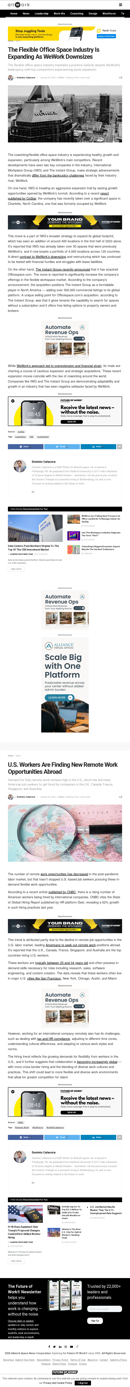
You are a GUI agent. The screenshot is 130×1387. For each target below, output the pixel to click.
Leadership (41, 13)
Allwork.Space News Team (21, 554)
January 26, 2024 (47, 77)
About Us (93, 1359)
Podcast (72, 1363)
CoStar (21, 432)
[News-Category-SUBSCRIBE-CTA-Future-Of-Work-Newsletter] (65, 411)
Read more (16, 569)
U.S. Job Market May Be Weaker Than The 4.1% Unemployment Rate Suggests (106, 1210)
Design (93, 13)
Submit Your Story (25, 1359)
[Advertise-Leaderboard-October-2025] (65, 222)
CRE (31, 437)
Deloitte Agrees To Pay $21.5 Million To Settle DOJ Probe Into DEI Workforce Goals (72, 1212)
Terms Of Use (78, 1359)
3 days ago (87, 553)
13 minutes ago (70, 1242)
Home (13, 13)
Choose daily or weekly (21, 1321)
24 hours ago (89, 540)
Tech (124, 13)
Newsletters (44, 1359)
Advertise (8, 1359)
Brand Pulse (59, 1363)
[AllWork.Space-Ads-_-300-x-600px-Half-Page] (65, 684)
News (26, 13)
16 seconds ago (16, 1246)
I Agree (83, 1382)
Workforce (109, 13)
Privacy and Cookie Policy (57, 1382)
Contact (104, 1359)
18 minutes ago (98, 1218)
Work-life (59, 13)
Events (83, 1363)
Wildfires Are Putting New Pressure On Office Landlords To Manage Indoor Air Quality (101, 519)
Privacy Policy (60, 1359)
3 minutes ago (69, 1222)
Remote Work (22, 1127)
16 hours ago (42, 554)
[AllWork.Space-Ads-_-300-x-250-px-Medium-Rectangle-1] (65, 340)
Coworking (76, 13)
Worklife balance (55, 1127)
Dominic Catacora (26, 77)
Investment (43, 437)
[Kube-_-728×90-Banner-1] (65, 33)
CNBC (20, 1122)
